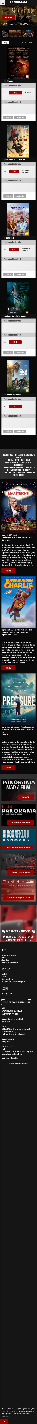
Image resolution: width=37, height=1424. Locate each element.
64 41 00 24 (10, 1046)
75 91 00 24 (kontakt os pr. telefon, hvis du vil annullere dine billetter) (15, 1030)
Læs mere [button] (5, 1416)
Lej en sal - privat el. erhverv (20, 872)
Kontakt (3, 957)
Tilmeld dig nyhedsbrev (8, 955)
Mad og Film (26, 797)
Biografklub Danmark (7, 979)
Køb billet (8, 17)
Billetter (8, 570)
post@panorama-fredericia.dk (15, 1034)
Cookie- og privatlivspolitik (9, 962)
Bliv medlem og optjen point (20, 822)
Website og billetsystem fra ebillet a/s (18, 1063)
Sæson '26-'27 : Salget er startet (18, 897)
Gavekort (4, 974)
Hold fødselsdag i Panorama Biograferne (13, 981)
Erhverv (3, 976)
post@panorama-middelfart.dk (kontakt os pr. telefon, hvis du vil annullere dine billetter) (18, 1052)
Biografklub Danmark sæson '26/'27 (18, 847)
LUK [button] (4, 1421)
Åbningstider (5, 960)
